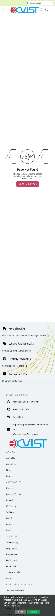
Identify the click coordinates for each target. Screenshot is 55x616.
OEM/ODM (11, 566)
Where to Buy (12, 542)
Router (9, 530)
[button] (46, 10)
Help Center (11, 548)
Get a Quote (11, 560)
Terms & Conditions (15, 590)
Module (9, 524)
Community (11, 554)
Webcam (10, 512)
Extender (10, 500)
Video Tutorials (13, 572)
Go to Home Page (27, 184)
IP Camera (11, 506)
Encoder (10, 488)
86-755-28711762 (22, 409)
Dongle (9, 518)
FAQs (8, 578)
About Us (10, 458)
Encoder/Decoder (14, 494)
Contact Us (11, 464)
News (8, 470)
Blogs (8, 476)
